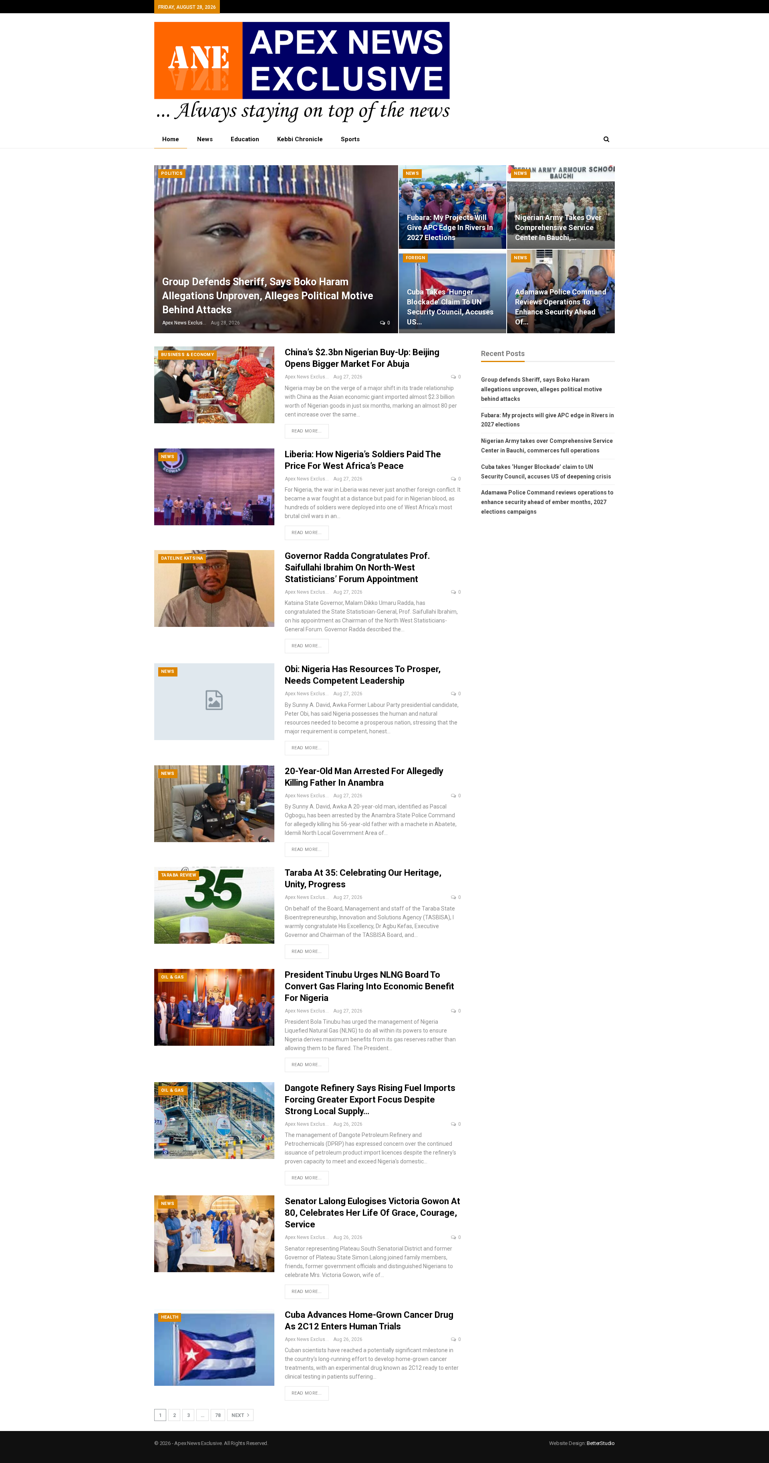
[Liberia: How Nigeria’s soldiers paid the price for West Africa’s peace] (214, 486)
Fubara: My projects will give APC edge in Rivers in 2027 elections (450, 227)
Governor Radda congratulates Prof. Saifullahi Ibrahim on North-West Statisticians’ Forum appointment (357, 567)
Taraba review (178, 875)
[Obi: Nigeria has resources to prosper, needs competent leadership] (214, 701)
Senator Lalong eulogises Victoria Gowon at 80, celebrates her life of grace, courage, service (372, 1212)
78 (218, 1415)
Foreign (415, 257)
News (205, 139)
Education (245, 139)
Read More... (307, 431)
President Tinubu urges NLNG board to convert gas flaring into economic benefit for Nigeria (369, 986)
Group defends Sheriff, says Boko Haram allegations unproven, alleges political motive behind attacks (267, 296)
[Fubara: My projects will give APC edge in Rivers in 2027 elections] (452, 207)
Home (170, 139)
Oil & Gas (172, 977)
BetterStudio (601, 1443)
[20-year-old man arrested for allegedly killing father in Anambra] (214, 803)
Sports (350, 139)
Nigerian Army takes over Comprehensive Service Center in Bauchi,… (558, 227)
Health (169, 1317)
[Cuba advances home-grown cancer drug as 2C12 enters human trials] (214, 1347)
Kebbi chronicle (300, 139)
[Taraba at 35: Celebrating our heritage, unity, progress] (214, 905)
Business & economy (187, 354)
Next (239, 1415)
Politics (172, 173)
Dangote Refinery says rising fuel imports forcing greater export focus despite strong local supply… (370, 1099)
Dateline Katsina (182, 558)
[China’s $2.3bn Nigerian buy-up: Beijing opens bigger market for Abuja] (214, 384)
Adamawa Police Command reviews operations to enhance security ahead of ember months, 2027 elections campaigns (547, 502)
